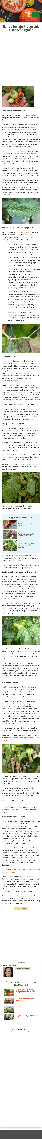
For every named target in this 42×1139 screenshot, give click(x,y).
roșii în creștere (24, 232)
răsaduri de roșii (15, 603)
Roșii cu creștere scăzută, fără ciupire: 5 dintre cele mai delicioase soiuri (25, 991)
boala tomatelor (33, 115)
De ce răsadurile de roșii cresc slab (25, 999)
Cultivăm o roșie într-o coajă (26, 1007)
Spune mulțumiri (22, 968)
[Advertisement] (21, 52)
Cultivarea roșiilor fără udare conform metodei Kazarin (27, 1016)
